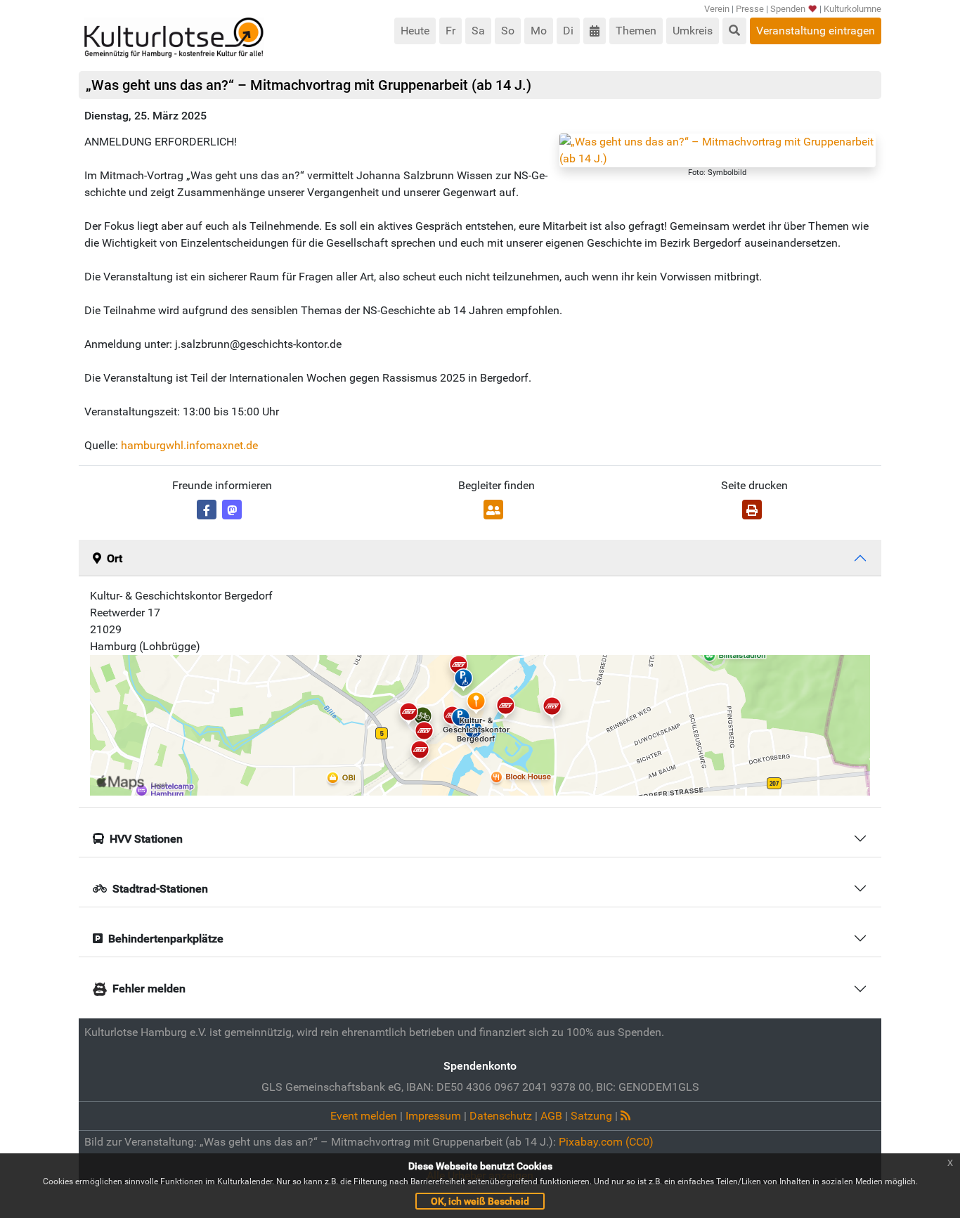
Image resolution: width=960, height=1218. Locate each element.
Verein (716, 9)
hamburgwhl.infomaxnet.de (189, 445)
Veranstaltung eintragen (815, 30)
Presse (750, 9)
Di (568, 30)
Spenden (787, 9)
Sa (478, 30)
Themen (636, 30)
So (507, 30)
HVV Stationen (146, 839)
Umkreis (693, 30)
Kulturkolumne (852, 9)
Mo (539, 30)
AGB (551, 1115)
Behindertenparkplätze (165, 938)
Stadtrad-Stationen (160, 888)
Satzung (591, 1115)
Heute (415, 30)
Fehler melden (149, 988)
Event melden (363, 1115)
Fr (450, 30)
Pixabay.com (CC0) (606, 1141)
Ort (114, 558)
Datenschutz (500, 1115)
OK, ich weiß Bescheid (480, 1201)
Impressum (433, 1115)
